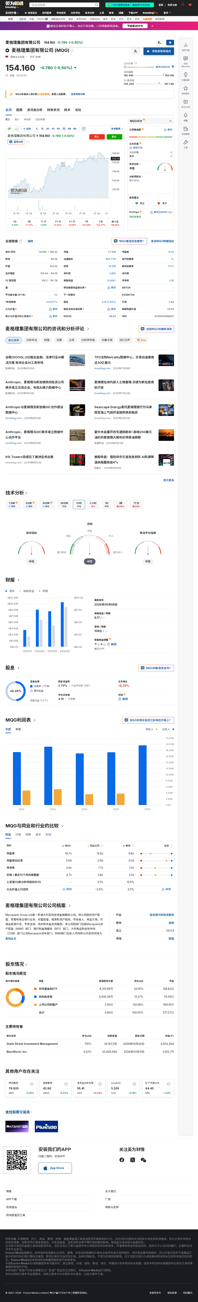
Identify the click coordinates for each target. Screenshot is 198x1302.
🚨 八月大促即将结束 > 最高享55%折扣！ (130, 4)
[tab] (13, 504)
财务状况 (53, 110)
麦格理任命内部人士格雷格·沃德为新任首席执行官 (124, 384)
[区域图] (17, 129)
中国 (31, 18)
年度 (8, 729)
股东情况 (14, 964)
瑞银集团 (47, 1082)
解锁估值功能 (163, 66)
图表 (19, 110)
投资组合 (11, 1207)
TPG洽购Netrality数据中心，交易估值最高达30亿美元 (124, 360)
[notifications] (183, 5)
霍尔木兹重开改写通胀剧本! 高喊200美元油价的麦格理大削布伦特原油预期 (123, 434)
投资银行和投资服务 (162, 914)
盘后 (70, 18)
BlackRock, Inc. (17, 1051)
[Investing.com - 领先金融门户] (14, 4)
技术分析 (14, 493)
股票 (10, 18)
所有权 (27, 119)
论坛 (78, 110)
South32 (116, 1082)
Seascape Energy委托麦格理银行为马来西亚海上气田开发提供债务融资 (123, 409)
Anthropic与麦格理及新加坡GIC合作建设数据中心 (34, 409)
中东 (121, 18)
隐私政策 (172, 1292)
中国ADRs (95, 18)
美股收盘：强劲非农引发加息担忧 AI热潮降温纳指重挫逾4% (124, 459)
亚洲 (129, 18)
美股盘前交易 (58, 18)
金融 (171, 922)
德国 (171, 938)
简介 (17, 119)
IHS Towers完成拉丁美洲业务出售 (29, 457)
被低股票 (160, 18)
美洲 (105, 18)
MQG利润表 (18, 720)
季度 (18, 729)
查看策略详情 (78, 94)
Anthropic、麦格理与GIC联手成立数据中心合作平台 (34, 434)
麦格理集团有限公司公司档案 (35, 905)
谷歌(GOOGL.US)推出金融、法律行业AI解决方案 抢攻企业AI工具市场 (34, 360)
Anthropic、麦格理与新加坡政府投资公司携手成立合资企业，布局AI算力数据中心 (34, 384)
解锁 (69, 889)
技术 (67, 110)
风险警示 (187, 1292)
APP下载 (11, 1199)
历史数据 (40, 119)
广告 (108, 1199)
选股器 (22, 18)
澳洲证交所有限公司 (87, 1082)
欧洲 (113, 18)
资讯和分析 (35, 110)
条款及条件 (155, 1292)
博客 (9, 1191)
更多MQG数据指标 (162, 241)
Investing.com (102, 368)
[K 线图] (9, 129)
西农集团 (13, 1082)
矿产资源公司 (152, 1082)
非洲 (137, 18)
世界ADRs (81, 18)
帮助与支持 (112, 1207)
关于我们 (110, 1191)
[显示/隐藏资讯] (84, 129)
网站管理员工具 (15, 1215)
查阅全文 (10, 938)
